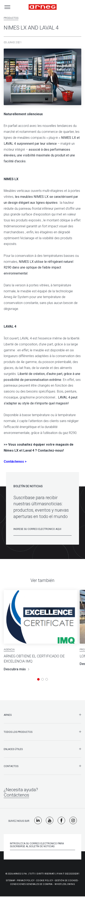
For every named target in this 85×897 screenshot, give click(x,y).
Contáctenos (16, 795)
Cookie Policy (44, 880)
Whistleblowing (65, 884)
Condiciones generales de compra (31, 884)
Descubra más (15, 669)
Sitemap (10, 880)
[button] (38, 679)
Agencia (9, 649)
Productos (11, 18)
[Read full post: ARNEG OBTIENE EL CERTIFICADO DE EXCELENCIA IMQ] (41, 617)
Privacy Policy (25, 880)
